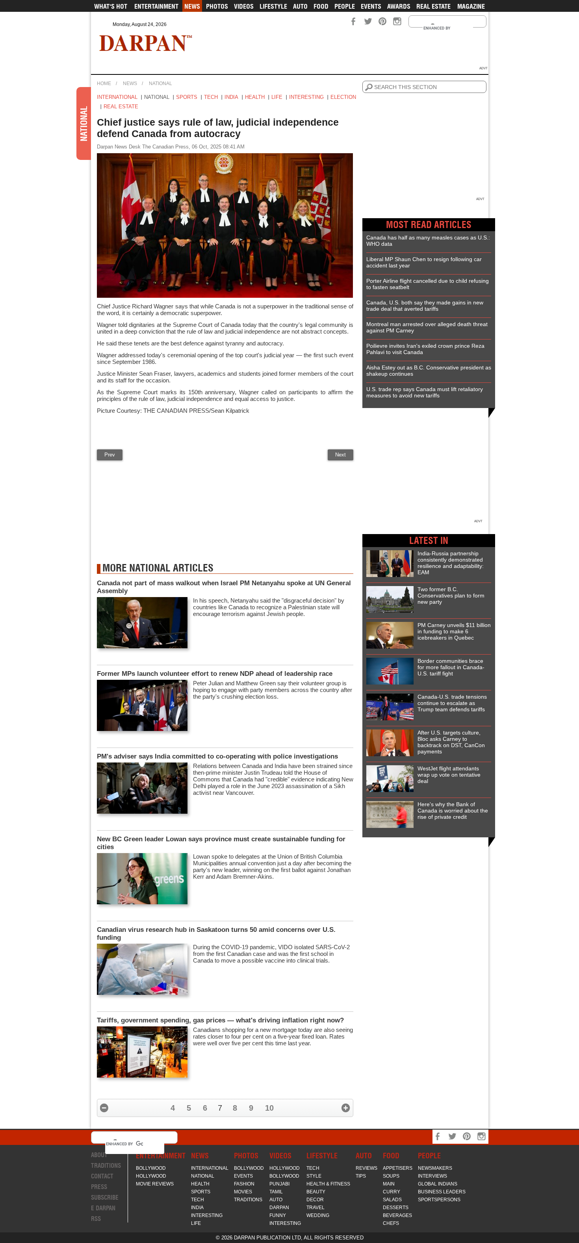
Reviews (366, 1168)
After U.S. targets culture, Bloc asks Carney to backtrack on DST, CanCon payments (451, 742)
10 (269, 1108)
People (344, 6)
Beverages (397, 1215)
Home (104, 83)
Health (255, 97)
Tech (211, 97)
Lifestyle (273, 6)
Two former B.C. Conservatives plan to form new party (451, 595)
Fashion (244, 1184)
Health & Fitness (328, 1184)
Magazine (471, 6)
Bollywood (151, 1168)
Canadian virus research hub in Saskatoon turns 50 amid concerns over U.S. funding (216, 933)
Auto (300, 6)
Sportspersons (439, 1199)
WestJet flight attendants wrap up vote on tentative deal (449, 774)
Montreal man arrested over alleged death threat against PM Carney (427, 327)
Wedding (317, 1215)
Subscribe (105, 1197)
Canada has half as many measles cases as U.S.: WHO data (428, 240)
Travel (315, 1207)
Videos (244, 6)
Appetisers (397, 1168)
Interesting (306, 97)
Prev (109, 455)
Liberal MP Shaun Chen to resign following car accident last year (424, 262)
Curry (391, 1192)
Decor (315, 1199)
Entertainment (156, 6)
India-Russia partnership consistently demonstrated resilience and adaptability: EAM (451, 562)
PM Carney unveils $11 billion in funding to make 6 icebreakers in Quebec (454, 631)
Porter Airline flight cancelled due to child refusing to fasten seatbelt (427, 284)
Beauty (315, 1192)
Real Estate (433, 6)
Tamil (276, 1192)
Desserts (395, 1207)
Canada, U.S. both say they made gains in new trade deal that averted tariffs (424, 305)
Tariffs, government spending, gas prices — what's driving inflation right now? (220, 1020)
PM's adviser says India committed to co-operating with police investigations (217, 756)
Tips (361, 1176)
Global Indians (437, 1184)
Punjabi (279, 1184)
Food (321, 6)
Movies (243, 1192)
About (99, 1155)
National (160, 83)
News (192, 6)
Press (99, 1187)
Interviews (432, 1176)
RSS (96, 1219)
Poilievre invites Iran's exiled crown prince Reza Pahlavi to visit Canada (425, 349)
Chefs (391, 1223)
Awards (398, 6)
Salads (392, 1199)
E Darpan (103, 1208)
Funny (277, 1215)
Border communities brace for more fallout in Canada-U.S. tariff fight (451, 667)
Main (389, 1184)
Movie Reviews (155, 1184)
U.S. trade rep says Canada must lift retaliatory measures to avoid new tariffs (424, 392)
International (117, 97)
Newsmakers (435, 1168)
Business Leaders (442, 1192)
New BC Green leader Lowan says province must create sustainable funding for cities (221, 843)
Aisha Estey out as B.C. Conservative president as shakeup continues (428, 370)
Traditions (106, 1165)
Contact (102, 1176)
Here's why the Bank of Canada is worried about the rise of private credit (453, 810)
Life (276, 97)
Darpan (279, 1207)
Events (371, 6)
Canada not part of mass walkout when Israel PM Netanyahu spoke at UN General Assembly (224, 587)
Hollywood (151, 1176)
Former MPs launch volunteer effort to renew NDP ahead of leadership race (214, 673)
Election (343, 97)
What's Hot (110, 6)
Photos (217, 6)
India (231, 97)
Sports (186, 97)
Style (313, 1176)
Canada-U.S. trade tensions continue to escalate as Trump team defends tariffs (452, 703)
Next (340, 455)
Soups (391, 1176)
